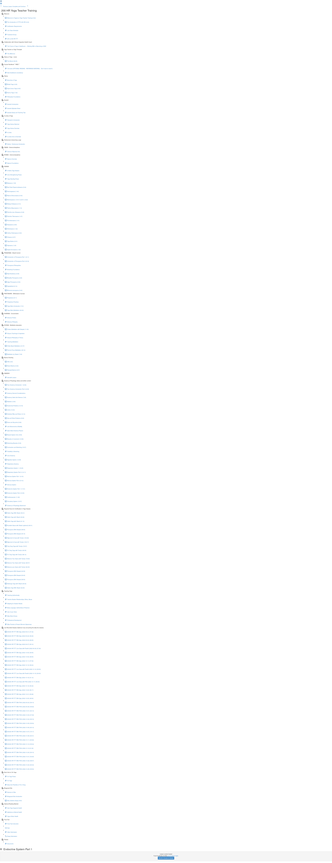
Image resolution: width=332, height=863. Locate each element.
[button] (1, 1)
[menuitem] (1, 4)
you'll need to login (173, 856)
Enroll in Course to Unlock (166, 858)
